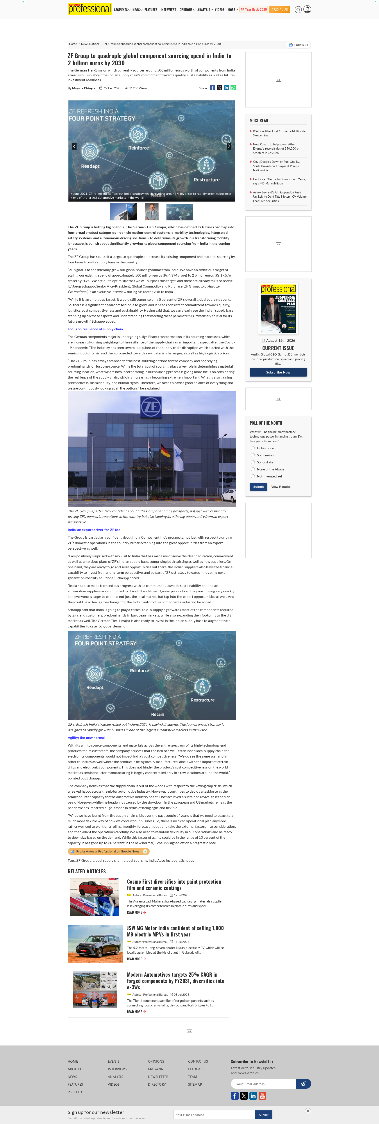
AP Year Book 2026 (254, 9)
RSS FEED (75, 1092)
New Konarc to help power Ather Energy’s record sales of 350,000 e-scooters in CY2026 (276, 149)
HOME (73, 1061)
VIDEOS (219, 10)
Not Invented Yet (269, 476)
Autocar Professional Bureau (150, 895)
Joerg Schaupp (183, 860)
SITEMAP (195, 1084)
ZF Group (83, 860)
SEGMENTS (121, 10)
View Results (281, 486)
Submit (258, 486)
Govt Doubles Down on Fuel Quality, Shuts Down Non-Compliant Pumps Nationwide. (276, 166)
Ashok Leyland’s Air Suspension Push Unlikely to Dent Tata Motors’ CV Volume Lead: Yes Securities (280, 197)
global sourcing (135, 860)
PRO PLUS (280, 9)
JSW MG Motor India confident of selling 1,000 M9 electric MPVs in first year (175, 931)
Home (73, 44)
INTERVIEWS (168, 10)
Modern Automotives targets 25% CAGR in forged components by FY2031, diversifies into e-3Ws (175, 981)
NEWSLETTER (158, 1076)
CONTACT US (198, 1061)
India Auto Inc (160, 860)
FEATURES (151, 10)
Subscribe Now (278, 372)
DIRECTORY (157, 1084)
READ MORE (136, 912)
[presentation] (74, 149)
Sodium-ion (265, 455)
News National (90, 44)
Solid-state (265, 462)
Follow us (301, 44)
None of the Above (270, 469)
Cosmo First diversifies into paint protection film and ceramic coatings (174, 884)
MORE (231, 10)
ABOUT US (76, 1069)
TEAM (192, 1076)
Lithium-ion (265, 448)
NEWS (136, 10)
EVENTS (114, 1061)
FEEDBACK (196, 1069)
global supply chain (107, 860)
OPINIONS (186, 10)
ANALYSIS (203, 10)
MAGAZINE (156, 1069)
